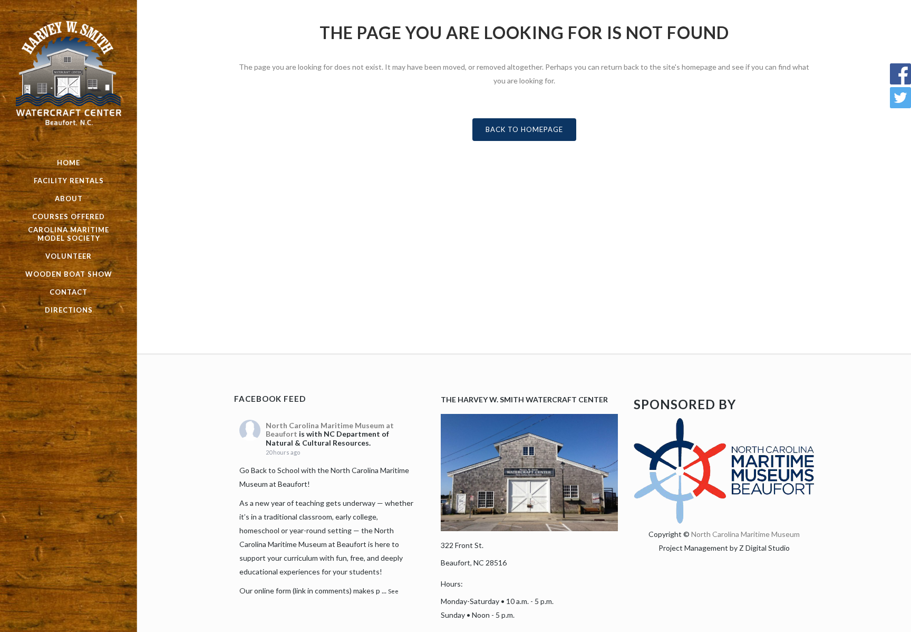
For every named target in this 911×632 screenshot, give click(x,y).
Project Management (693, 547)
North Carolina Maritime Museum (745, 534)
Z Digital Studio (764, 547)
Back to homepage (524, 129)
